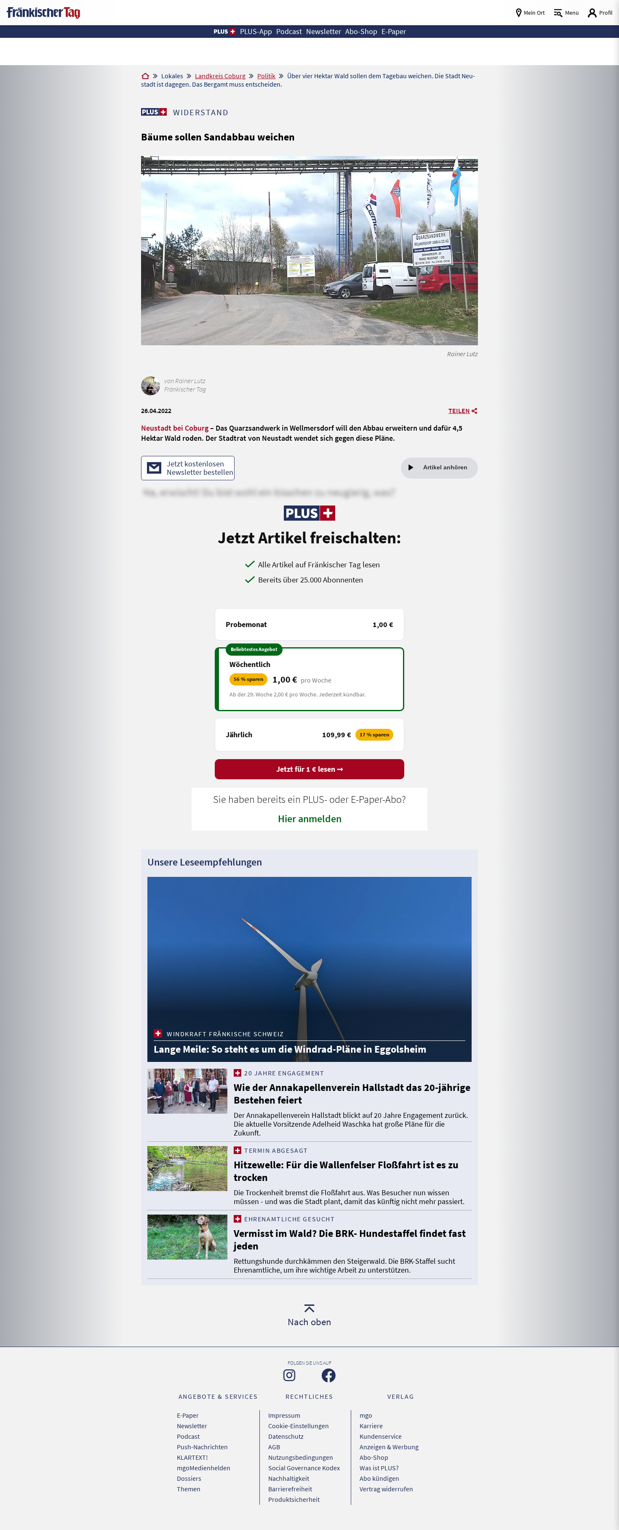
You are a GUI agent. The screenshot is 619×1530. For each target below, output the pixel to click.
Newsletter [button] (323, 31)
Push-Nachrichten (202, 1447)
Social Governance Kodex (304, 1468)
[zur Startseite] (43, 12)
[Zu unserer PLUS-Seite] (154, 112)
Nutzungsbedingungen (300, 1457)
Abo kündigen (379, 1478)
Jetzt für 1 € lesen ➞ (309, 769)
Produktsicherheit (294, 1499)
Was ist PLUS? (379, 1468)
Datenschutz (286, 1436)
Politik (266, 75)
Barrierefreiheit (290, 1489)
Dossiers (189, 1478)
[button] (224, 31)
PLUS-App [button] (256, 31)
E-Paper (188, 1415)
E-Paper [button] (394, 31)
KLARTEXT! (192, 1457)
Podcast (188, 1436)
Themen (188, 1489)
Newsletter (192, 1425)
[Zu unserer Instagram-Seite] (289, 1375)
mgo (366, 1415)
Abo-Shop (374, 1457)
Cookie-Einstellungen (298, 1425)
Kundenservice (381, 1436)
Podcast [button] (289, 31)
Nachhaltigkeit (288, 1478)
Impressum (284, 1415)
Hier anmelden (310, 818)
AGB (274, 1447)
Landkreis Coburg (220, 75)
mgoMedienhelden (203, 1468)
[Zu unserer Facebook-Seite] (328, 1375)
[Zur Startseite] (145, 76)
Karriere (371, 1425)
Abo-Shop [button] (361, 31)
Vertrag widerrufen (386, 1489)
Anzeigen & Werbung (389, 1447)
